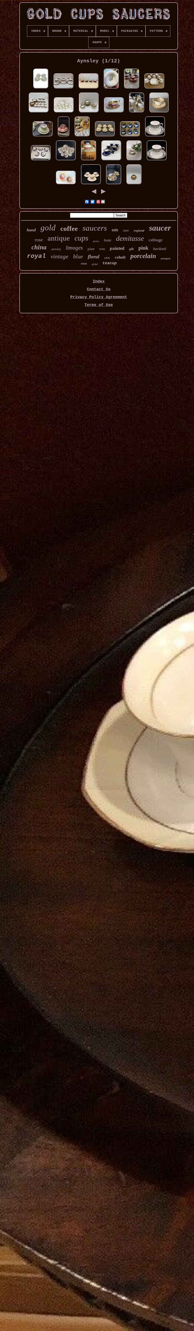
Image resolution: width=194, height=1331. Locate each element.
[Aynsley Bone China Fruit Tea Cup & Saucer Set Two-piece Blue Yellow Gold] (111, 89)
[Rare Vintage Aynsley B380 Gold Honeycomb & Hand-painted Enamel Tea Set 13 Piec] (137, 112)
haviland (159, 249)
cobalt (120, 257)
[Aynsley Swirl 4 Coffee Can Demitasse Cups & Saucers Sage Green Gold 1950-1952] (155, 136)
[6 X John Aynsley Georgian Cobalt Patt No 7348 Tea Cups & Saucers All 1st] (130, 136)
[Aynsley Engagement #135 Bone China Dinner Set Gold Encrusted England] (88, 112)
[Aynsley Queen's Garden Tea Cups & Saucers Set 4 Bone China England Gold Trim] (41, 89)
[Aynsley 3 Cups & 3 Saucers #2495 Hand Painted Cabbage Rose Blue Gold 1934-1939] (90, 184)
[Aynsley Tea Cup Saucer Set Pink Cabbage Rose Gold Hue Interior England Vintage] (113, 112)
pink (143, 248)
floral (93, 257)
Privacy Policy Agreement (98, 297)
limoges (74, 248)
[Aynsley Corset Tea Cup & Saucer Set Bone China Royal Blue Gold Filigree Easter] (111, 160)
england (139, 230)
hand (31, 230)
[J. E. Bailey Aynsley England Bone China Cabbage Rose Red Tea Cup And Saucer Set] (134, 184)
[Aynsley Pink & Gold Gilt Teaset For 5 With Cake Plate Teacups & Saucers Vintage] (154, 89)
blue (78, 256)
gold (48, 227)
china (39, 247)
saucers (95, 228)
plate (91, 249)
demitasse (130, 238)
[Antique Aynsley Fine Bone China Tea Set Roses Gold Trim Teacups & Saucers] (65, 160)
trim (102, 249)
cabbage (156, 239)
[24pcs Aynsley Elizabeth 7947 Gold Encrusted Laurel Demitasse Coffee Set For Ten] (63, 112)
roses (84, 263)
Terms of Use (98, 305)
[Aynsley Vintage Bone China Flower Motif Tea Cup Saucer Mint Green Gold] (42, 136)
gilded (95, 264)
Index (99, 281)
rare (126, 230)
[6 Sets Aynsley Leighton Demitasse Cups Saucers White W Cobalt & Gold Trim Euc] (63, 89)
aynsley (56, 249)
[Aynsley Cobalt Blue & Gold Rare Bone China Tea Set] (40, 160)
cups (81, 238)
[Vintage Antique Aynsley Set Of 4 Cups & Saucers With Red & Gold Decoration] (88, 89)
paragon (165, 258)
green (96, 241)
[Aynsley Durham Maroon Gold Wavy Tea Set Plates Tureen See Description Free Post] (88, 160)
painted (117, 248)
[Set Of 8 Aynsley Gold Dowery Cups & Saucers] (159, 112)
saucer (160, 227)
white (107, 258)
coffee (69, 228)
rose (39, 239)
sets (115, 229)
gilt (131, 249)
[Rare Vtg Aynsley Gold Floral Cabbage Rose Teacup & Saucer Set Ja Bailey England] (65, 184)
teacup (109, 263)
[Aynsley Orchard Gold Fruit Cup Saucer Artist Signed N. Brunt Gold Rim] (82, 136)
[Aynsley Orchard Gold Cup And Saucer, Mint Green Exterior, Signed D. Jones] (134, 160)
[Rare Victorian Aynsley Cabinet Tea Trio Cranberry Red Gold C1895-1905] (132, 89)
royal (36, 256)
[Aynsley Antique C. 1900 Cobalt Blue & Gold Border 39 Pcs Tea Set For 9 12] (38, 112)
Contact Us (98, 289)
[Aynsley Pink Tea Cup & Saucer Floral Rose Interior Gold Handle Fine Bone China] (63, 136)
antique (59, 238)
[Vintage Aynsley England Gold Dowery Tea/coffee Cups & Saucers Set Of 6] (104, 136)
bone (107, 240)
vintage (59, 256)
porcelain (143, 256)
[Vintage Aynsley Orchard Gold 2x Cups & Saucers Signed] (114, 184)
